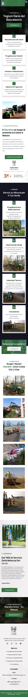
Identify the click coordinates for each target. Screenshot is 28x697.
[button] (26, 2)
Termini (18, 694)
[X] (20, 644)
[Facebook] (7, 644)
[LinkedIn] (12, 644)
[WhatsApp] (16, 644)
